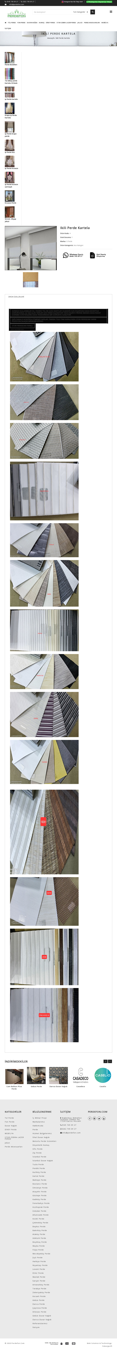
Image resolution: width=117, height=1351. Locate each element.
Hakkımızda (38, 1126)
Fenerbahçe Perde (41, 1203)
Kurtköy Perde (39, 1172)
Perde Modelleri (11, 65)
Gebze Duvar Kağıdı (42, 1316)
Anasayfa (50, 38)
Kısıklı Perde (38, 1219)
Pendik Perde (39, 1168)
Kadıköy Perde (39, 1199)
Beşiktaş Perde (40, 1242)
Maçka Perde (39, 1246)
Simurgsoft (107, 1346)
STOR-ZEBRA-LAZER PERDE (66, 22)
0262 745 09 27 (28, 1)
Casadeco (80, 1086)
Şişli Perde (38, 1257)
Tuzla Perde (38, 1164)
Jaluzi (79, 22)
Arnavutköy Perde (41, 1285)
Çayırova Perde (40, 1308)
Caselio (103, 1086)
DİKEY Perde (50, 22)
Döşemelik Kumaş (41, 1145)
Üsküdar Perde (39, 1211)
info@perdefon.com (16, 4)
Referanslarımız (40, 1323)
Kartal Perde (38, 1176)
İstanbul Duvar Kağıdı (43, 1160)
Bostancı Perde (40, 1184)
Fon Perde (21, 22)
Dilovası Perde (39, 1312)
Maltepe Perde (39, 1180)
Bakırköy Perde (40, 1230)
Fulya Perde (38, 1250)
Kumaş (41, 22)
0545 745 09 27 (12, 1)
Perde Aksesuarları (92, 22)
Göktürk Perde (39, 1238)
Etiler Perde (38, 1273)
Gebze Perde (36, 1086)
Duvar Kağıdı (32, 22)
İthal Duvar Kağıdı (41, 1137)
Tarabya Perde (39, 1288)
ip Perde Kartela (11, 99)
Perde (35, 1129)
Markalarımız (39, 1122)
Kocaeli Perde (39, 1296)
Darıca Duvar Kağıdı (58, 1086)
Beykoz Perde (39, 1226)
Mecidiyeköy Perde (41, 1254)
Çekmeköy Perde (40, 1223)
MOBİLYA (104, 22)
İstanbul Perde (39, 1157)
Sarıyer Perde (39, 1281)
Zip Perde (37, 1153)
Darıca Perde (39, 1304)
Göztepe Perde (40, 1195)
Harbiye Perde (39, 1261)
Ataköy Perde (39, 1234)
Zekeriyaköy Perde (41, 1292)
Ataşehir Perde (40, 1192)
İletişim (8, 28)
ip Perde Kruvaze (11, 168)
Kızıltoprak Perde (41, 1207)
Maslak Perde (39, 1277)
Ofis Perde (38, 1149)
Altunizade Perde (41, 1215)
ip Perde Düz (10, 152)
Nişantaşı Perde (40, 1265)
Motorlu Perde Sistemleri (44, 1141)
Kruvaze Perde (10, 203)
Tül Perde (12, 22)
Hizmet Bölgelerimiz (42, 1133)
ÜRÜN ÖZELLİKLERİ (16, 297)
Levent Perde (39, 1269)
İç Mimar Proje (40, 1118)
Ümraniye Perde (40, 1188)
